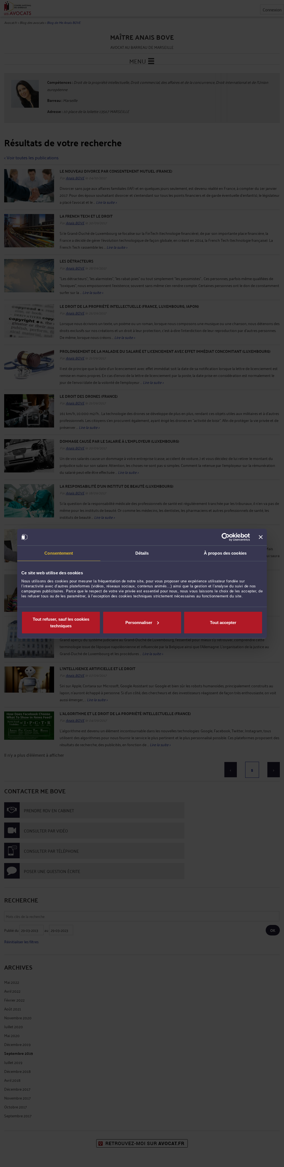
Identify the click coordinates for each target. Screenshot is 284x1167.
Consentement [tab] (58, 553)
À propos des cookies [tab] (225, 553)
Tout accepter (223, 622)
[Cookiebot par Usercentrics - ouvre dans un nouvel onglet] (225, 537)
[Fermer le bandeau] (261, 537)
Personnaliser (138, 622)
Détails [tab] (142, 553)
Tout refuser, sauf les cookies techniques (61, 622)
